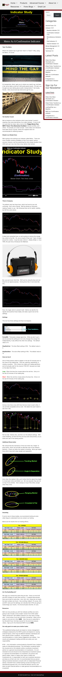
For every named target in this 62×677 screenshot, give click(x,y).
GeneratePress (40, 675)
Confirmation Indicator (53, 33)
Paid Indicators (51, 41)
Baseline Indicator (52, 30)
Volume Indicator (51, 43)
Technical (48, 51)
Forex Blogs (28, 7)
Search (48, 12)
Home (13, 3)
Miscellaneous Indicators (54, 37)
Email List (42, 7)
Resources (15, 7)
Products (23, 3)
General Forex (50, 25)
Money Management (51, 46)
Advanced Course (37, 3)
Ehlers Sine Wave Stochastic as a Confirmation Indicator (52, 61)
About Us (52, 3)
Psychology (49, 48)
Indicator (48, 28)
